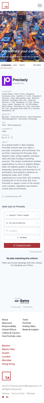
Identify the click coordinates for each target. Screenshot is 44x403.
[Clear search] (37, 215)
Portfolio (26, 323)
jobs (15, 65)
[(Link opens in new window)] (3, 397)
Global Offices (9, 329)
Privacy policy (16, 307)
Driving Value (29, 326)
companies (6, 65)
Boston (6, 345)
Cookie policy (28, 307)
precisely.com (18, 83)
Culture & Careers (11, 332)
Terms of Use (18, 393)
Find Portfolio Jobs (11, 336)
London (6, 356)
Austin (5, 353)
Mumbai (6, 360)
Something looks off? (13, 196)
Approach (7, 323)
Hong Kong (8, 363)
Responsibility (9, 326)
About (5, 319)
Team (25, 319)
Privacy (5, 393)
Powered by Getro (36, 252)
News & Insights (30, 329)
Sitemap (31, 393)
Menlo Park (8, 349)
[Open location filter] (37, 230)
